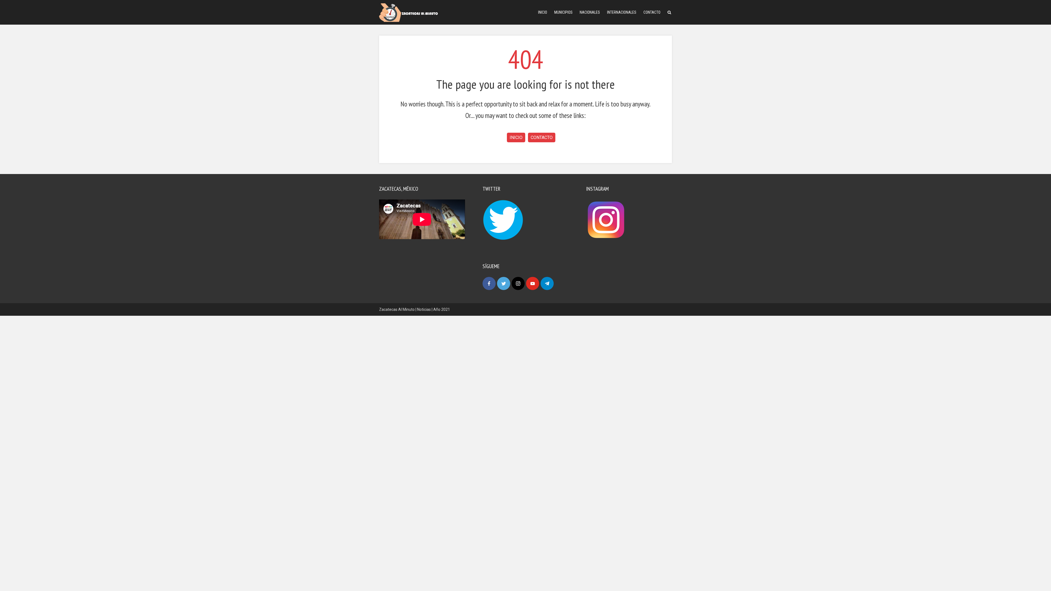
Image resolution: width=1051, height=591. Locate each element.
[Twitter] (503, 283)
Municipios (563, 12)
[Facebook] (489, 283)
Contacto (651, 12)
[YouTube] (532, 283)
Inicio (542, 12)
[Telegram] (547, 283)
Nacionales (590, 12)
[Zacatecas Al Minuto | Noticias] (408, 12)
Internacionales (621, 12)
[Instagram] (518, 283)
